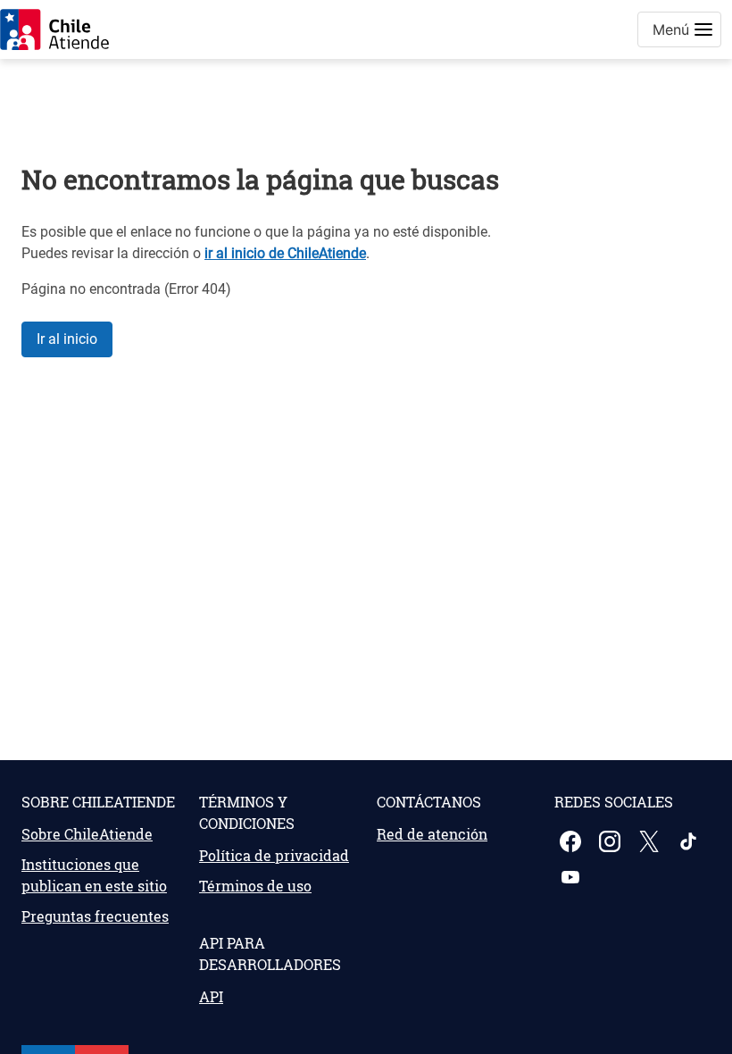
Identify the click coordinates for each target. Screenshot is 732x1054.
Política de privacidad (274, 855)
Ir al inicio (67, 338)
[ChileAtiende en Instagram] (611, 841)
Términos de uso (255, 885)
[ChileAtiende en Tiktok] (690, 841)
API (211, 996)
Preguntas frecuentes (95, 916)
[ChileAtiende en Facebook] (572, 841)
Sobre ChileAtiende (87, 833)
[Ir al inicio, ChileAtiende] (54, 29)
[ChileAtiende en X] (651, 841)
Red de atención (432, 833)
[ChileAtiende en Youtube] (572, 877)
